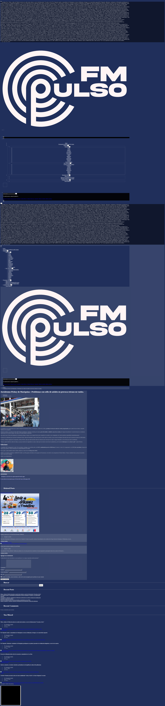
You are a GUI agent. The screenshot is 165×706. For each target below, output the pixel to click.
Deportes (69, 168)
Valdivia (69, 160)
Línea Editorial (68, 181)
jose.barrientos (4, 474)
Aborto (8, 198)
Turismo (10, 542)
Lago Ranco (68, 152)
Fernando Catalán (9, 624)
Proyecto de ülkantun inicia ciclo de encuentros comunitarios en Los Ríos (15, 600)
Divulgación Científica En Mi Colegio (66, 144)
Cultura (68, 166)
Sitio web (2, 574)
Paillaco (68, 157)
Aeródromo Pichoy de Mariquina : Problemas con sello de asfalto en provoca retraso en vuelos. (22, 388)
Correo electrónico (5, 572)
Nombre (3, 569)
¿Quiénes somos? (65, 179)
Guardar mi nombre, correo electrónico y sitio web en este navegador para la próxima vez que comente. (23, 576)
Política (68, 172)
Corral (69, 149)
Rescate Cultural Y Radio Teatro (67, 178)
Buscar (6, 582)
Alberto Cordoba (41, 198)
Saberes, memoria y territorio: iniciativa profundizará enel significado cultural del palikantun (19, 601)
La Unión (69, 151)
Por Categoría (66, 163)
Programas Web (65, 175)
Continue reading (4, 541)
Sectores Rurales (68, 162)
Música (5, 630)
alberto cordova (49, 198)
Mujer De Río (67, 176)
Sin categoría (3, 619)
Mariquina (69, 156)
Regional (66, 146)
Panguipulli (69, 158)
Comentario (3, 567)
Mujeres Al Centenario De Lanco (67, 177)
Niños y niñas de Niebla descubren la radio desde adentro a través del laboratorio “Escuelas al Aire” (21, 594)
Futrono (68, 150)
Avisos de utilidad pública (69, 164)
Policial (68, 171)
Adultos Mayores (30, 198)
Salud (69, 173)
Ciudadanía (69, 165)
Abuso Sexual (13, 198)
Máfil (69, 155)
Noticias (65, 145)
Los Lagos (69, 153)
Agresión (36, 198)
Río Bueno (69, 159)
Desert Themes (17, 683)
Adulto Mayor (24, 198)
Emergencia (68, 170)
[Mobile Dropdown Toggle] (68, 145)
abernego (5, 198)
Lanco (69, 148)
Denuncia (69, 169)
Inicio (66, 143)
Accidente (18, 198)
